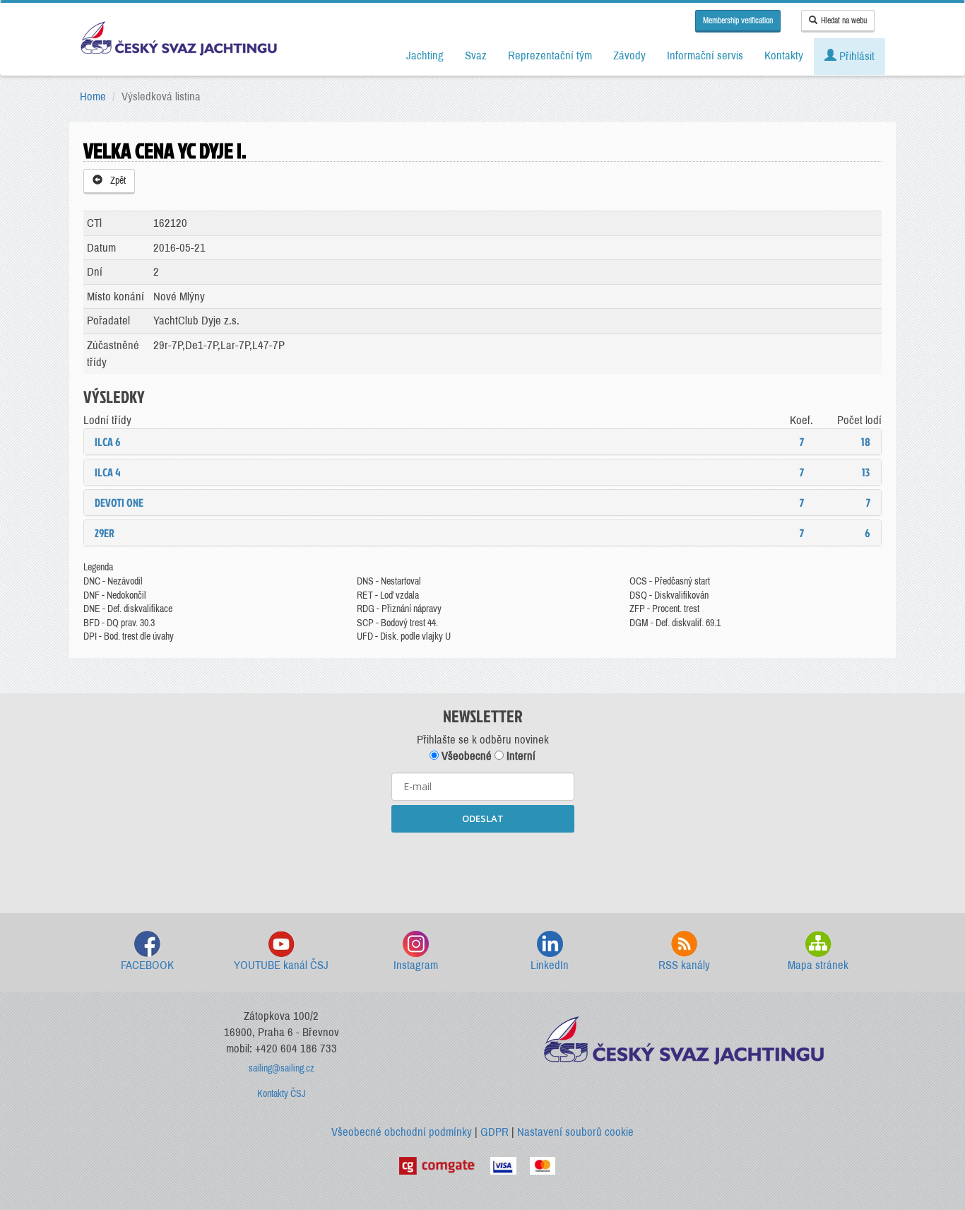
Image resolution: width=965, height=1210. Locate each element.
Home (93, 96)
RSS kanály (684, 965)
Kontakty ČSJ (281, 1093)
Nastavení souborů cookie (575, 1132)
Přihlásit (855, 56)
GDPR (494, 1132)
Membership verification (738, 20)
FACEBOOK (147, 965)
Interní (519, 756)
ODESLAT (483, 818)
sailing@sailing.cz (281, 1068)
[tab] (482, 441)
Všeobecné (465, 756)
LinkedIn (550, 965)
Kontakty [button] (783, 55)
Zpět (116, 180)
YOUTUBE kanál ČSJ (281, 965)
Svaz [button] (476, 55)
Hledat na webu (844, 20)
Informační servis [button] (705, 55)
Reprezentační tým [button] (550, 55)
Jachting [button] (425, 55)
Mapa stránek (818, 965)
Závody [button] (629, 55)
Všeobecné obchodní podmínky (401, 1132)
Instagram (415, 965)
